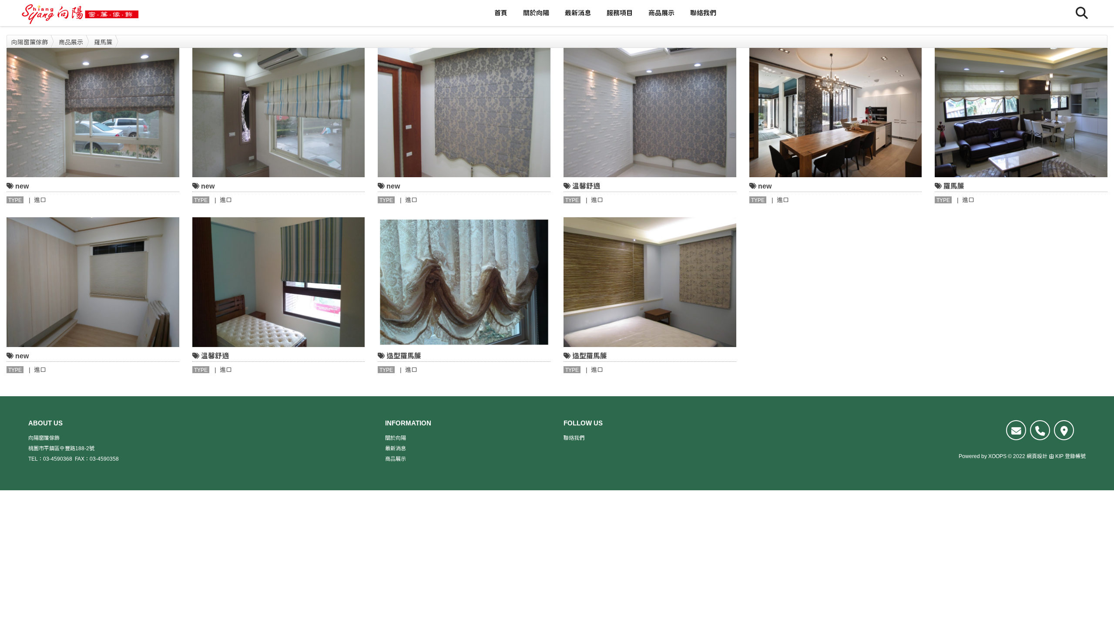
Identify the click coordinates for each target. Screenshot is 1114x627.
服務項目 (620, 13)
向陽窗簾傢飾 (29, 42)
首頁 (500, 13)
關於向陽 (536, 13)
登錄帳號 (1075, 456)
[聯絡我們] (1016, 430)
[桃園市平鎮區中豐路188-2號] (1064, 430)
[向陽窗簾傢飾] (80, 13)
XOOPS (997, 456)
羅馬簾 (103, 42)
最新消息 (578, 13)
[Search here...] (1081, 13)
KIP (1059, 456)
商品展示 (661, 13)
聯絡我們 (703, 13)
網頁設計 (1037, 456)
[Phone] (1040, 430)
